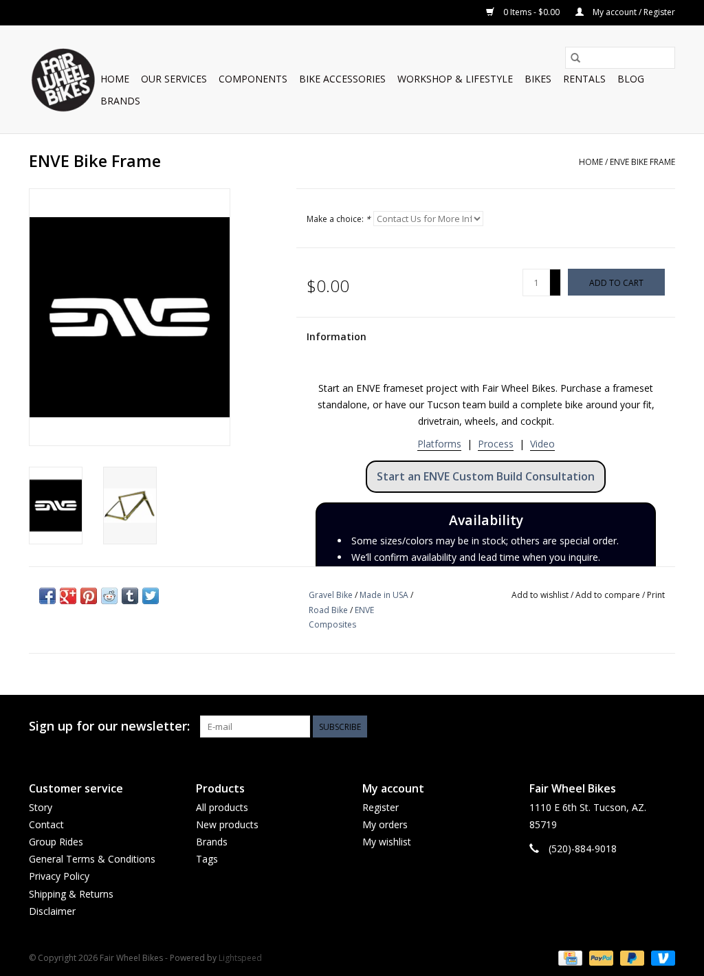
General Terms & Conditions (92, 858)
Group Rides (56, 841)
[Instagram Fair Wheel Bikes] (664, 726)
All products (222, 807)
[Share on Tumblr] (130, 596)
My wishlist (386, 841)
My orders (385, 824)
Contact (46, 824)
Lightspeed (240, 958)
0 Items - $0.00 (531, 12)
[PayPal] (599, 957)
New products (227, 824)
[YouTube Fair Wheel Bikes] (639, 726)
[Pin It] (88, 596)
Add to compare (608, 595)
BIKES (538, 78)
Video (542, 443)
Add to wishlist (541, 595)
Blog (630, 78)
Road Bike (328, 610)
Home (114, 78)
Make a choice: (339, 219)
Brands (120, 100)
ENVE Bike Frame (642, 162)
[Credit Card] (568, 957)
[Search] (575, 58)
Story (40, 807)
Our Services (174, 78)
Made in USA (384, 595)
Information (336, 336)
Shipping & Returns (71, 893)
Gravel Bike (331, 595)
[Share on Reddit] (109, 596)
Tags (207, 858)
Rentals (584, 78)
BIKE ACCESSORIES (342, 78)
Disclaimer (52, 911)
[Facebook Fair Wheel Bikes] (615, 726)
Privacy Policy (59, 876)
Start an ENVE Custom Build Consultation (486, 476)
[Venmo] (660, 957)
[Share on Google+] (68, 596)
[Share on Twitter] (150, 596)
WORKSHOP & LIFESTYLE (455, 78)
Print (656, 595)
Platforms (439, 443)
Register (380, 807)
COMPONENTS (253, 78)
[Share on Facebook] (47, 596)
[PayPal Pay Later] (630, 957)
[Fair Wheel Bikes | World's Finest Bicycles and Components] (62, 79)
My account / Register (633, 12)
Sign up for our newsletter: (109, 726)
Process (496, 443)
